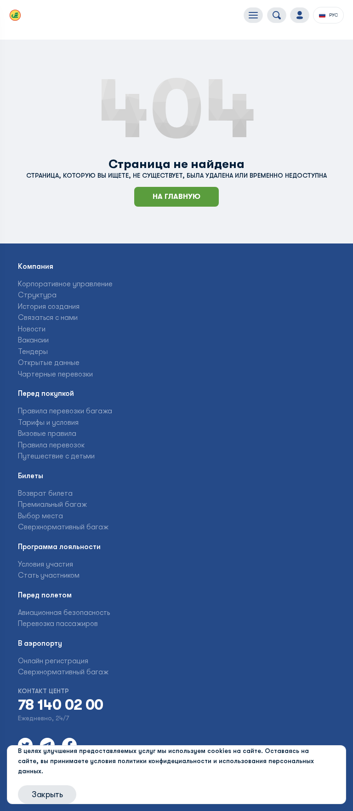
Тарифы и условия (48, 422)
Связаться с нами (48, 317)
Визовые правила (47, 433)
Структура (37, 295)
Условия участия (45, 564)
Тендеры (33, 352)
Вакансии (33, 340)
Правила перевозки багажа (65, 411)
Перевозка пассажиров (58, 624)
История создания (49, 306)
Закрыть (47, 794)
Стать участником (49, 575)
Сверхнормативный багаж (63, 527)
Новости (32, 329)
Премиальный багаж (52, 504)
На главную (176, 196)
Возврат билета (45, 493)
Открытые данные (49, 363)
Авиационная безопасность (64, 612)
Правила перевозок (51, 445)
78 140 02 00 (60, 705)
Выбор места (40, 516)
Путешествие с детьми (56, 456)
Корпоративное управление (65, 284)
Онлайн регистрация (53, 661)
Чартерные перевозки (55, 374)
